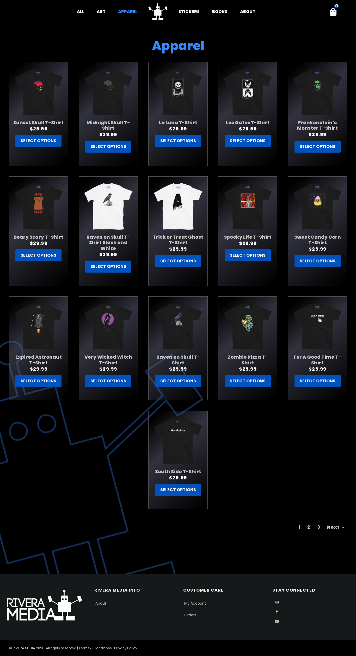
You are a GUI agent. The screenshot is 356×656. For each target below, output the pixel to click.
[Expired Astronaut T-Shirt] (38, 326)
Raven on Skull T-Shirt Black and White (108, 242)
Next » (335, 527)
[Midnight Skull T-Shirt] (108, 91)
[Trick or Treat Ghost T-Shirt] (178, 206)
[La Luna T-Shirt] (178, 91)
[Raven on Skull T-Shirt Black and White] (108, 206)
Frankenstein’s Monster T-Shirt (317, 125)
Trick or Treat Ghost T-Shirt (178, 240)
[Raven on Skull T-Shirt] (178, 326)
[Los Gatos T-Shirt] (247, 91)
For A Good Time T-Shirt (317, 360)
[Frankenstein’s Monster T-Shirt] (317, 91)
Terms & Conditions (95, 648)
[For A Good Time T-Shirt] (317, 326)
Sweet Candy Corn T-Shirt (317, 240)
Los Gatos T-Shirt (247, 122)
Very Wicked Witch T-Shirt (108, 360)
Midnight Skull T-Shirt (108, 125)
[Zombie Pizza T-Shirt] (247, 326)
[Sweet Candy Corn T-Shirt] (317, 206)
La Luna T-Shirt (178, 122)
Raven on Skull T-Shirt (178, 360)
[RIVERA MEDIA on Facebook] (277, 611)
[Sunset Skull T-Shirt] (38, 91)
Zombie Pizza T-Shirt (248, 360)
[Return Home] (158, 11)
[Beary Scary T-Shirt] (38, 206)
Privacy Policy (125, 648)
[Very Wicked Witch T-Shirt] (108, 326)
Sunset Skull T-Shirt (38, 122)
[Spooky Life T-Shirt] (247, 206)
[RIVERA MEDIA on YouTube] (277, 621)
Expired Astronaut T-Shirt (38, 360)
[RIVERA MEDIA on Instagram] (277, 602)
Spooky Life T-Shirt (248, 237)
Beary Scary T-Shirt (38, 237)
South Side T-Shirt (178, 471)
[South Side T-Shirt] (178, 440)
